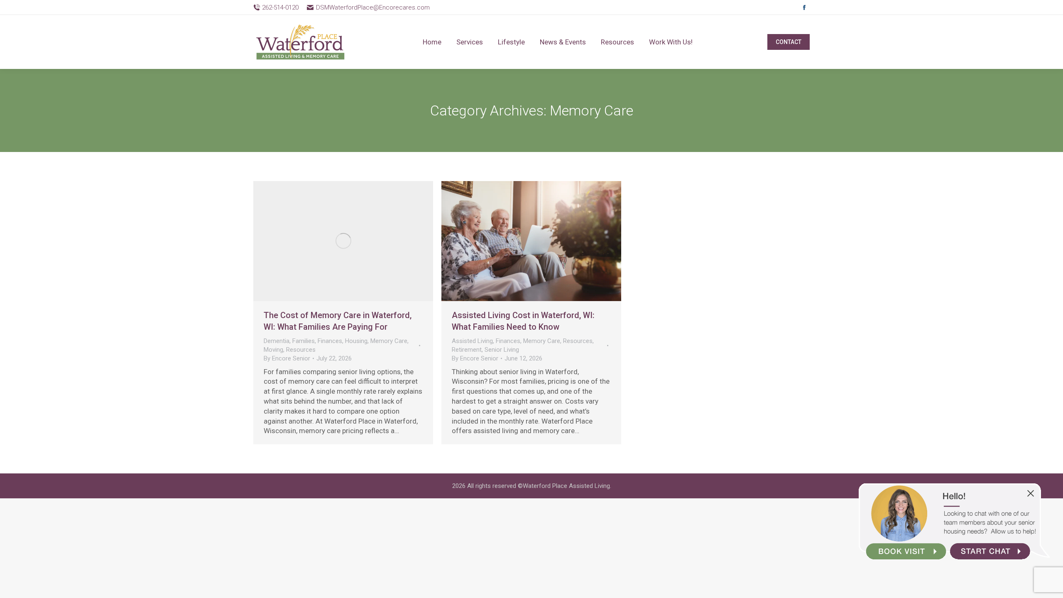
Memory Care (388, 341)
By (287, 358)
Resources (301, 349)
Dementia (276, 341)
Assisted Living (472, 341)
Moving (273, 349)
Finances (330, 341)
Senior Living (502, 349)
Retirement (467, 349)
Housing (356, 341)
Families (303, 341)
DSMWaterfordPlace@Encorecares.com (372, 7)
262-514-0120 (280, 7)
